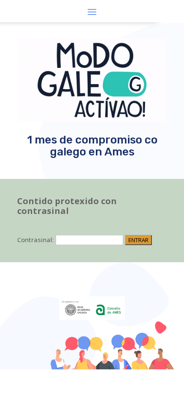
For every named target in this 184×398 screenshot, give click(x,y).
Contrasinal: (36, 239)
